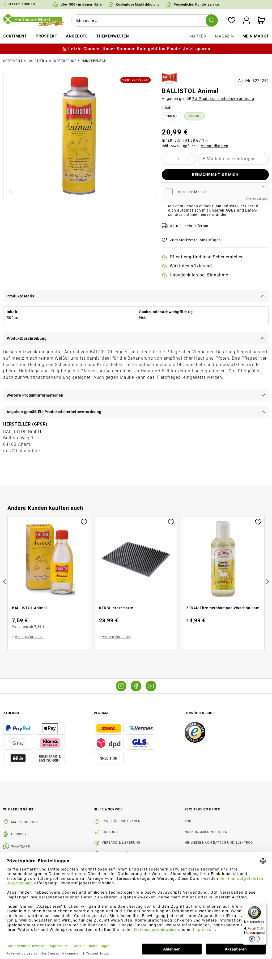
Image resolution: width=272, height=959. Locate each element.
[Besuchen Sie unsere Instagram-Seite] (121, 686)
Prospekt (20, 834)
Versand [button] (102, 713)
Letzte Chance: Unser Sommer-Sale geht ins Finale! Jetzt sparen (139, 48)
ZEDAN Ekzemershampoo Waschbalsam (222, 608)
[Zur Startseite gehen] (34, 20)
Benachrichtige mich (215, 175)
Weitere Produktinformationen (35, 395)
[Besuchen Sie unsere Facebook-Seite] (136, 686)
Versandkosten (214, 146)
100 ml (172, 116)
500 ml (197, 117)
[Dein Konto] (246, 20)
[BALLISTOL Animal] (79, 136)
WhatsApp (20, 846)
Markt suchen (24, 822)
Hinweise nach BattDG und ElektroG (219, 842)
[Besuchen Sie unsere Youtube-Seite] (151, 686)
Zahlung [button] (11, 713)
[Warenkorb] (261, 20)
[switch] (254, 939)
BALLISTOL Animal (29, 608)
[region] (79, 136)
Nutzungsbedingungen (206, 832)
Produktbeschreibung (26, 338)
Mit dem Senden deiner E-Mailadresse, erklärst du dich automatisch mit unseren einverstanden (214, 210)
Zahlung (110, 832)
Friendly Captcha (256, 198)
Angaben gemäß (208, 98)
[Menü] (263, 906)
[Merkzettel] (231, 20)
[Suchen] (212, 20)
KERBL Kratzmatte (116, 608)
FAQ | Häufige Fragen (121, 821)
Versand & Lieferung (121, 842)
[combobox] (143, 20)
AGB (188, 821)
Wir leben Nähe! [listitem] (18, 809)
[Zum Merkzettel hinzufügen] (84, 521)
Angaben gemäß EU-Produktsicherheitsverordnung (54, 412)
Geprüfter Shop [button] (200, 713)
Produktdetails (20, 296)
